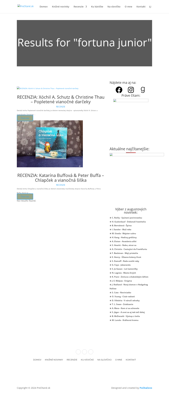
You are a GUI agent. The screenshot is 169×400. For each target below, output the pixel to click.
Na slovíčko (113, 6)
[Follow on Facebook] (78, 351)
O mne (128, 6)
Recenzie (79, 6)
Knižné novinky (60, 6)
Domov (44, 6)
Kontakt (141, 6)
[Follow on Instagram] (84, 351)
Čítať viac (25, 118)
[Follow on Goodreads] (90, 351)
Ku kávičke (97, 6)
